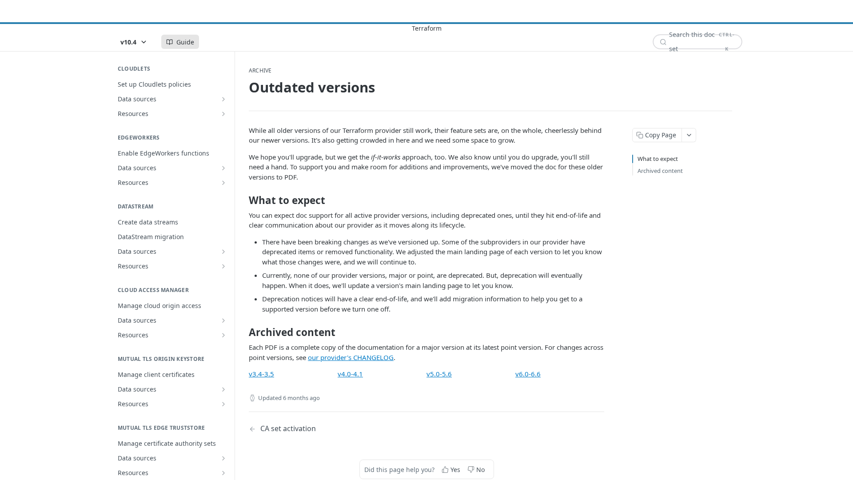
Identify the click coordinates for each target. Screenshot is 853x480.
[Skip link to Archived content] (243, 332)
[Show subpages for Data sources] (223, 99)
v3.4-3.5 (261, 373)
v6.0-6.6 (528, 373)
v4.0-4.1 (350, 373)
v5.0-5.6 (439, 373)
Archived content (660, 171)
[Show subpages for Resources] (223, 113)
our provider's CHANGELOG (351, 357)
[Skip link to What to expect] (243, 200)
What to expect (658, 159)
